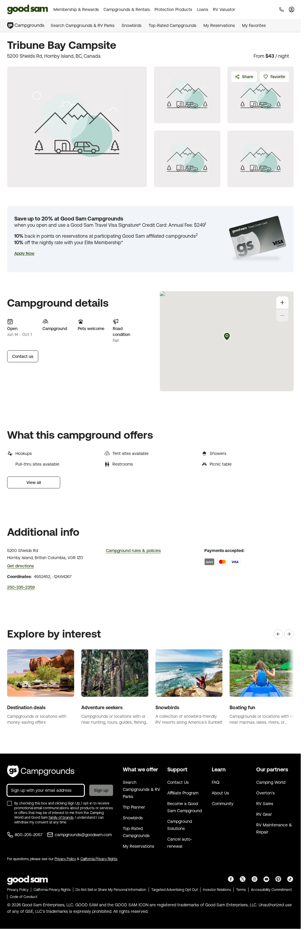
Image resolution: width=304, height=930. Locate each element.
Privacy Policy (65, 859)
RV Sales (264, 803)
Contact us (22, 356)
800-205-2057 (28, 834)
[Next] (289, 634)
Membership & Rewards (76, 9)
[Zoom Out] (282, 315)
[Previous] (278, 634)
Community (222, 803)
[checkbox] (9, 803)
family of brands (61, 817)
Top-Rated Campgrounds (172, 25)
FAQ (215, 782)
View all (33, 482)
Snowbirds (131, 25)
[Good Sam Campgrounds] (40, 771)
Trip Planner (134, 807)
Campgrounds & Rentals (127, 9)
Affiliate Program (182, 793)
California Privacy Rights (98, 859)
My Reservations (219, 25)
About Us (220, 793)
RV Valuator (224, 9)
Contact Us (178, 782)
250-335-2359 (21, 587)
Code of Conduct (23, 897)
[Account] (291, 9)
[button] (24, 253)
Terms (241, 890)
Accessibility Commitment (271, 890)
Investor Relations (217, 890)
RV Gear (264, 814)
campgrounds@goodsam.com (83, 834)
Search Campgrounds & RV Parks (82, 25)
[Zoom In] (282, 302)
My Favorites (254, 25)
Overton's (265, 793)
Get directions (20, 566)
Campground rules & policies (133, 550)
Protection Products (173, 9)
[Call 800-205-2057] (281, 9)
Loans (202, 9)
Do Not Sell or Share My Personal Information (111, 890)
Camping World (270, 782)
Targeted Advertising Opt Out (174, 890)
